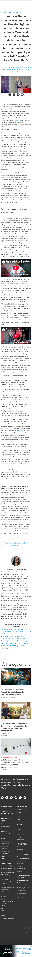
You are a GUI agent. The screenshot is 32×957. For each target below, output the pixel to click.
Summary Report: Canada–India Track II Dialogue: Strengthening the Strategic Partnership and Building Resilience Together (15, 638)
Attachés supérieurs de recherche (7, 902)
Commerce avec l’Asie (6, 851)
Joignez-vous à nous (6, 829)
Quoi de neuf (6, 807)
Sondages (19, 866)
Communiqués (20, 834)
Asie (18, 814)
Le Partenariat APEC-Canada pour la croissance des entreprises (7, 887)
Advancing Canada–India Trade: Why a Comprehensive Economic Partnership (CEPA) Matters (16, 631)
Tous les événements (22, 809)
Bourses (3, 856)
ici (9, 466)
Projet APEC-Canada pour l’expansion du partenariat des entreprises (23, 889)
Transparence (4, 831)
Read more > (5, 648)
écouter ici (20, 430)
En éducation (4, 879)
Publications (22, 844)
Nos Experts (20, 837)
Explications (20, 861)
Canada (19, 812)
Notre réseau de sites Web (23, 877)
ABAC (2, 908)
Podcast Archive (21, 839)
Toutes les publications (6, 841)
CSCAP (3, 916)
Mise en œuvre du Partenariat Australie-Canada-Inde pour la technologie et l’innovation (12, 692)
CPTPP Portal (4, 853)
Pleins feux (19, 871)
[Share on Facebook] (9, 94)
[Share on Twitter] (14, 94)
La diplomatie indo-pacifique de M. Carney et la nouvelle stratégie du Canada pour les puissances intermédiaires (14, 727)
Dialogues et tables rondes (8, 868)
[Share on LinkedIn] (18, 94)
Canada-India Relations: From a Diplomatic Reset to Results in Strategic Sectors (15, 645)
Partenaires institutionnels (7, 918)
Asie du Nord (4, 846)
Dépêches (19, 852)
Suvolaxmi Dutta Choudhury (16, 569)
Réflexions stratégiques (23, 858)
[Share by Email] (22, 94)
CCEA (18, 819)
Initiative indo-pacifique (7, 866)
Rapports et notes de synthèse (9, 687)
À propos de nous (6, 820)
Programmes (6, 863)
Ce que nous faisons (6, 823)
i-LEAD (2, 892)
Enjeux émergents (5, 877)
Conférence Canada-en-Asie (23, 894)
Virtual (18, 817)
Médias (19, 824)
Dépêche (3, 721)
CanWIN (3, 899)
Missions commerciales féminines (7, 882)
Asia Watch (7, 951)
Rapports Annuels (5, 834)
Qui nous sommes (5, 826)
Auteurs (3, 858)
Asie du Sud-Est (5, 843)
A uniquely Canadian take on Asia (23, 948)
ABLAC (3, 906)
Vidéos (18, 832)
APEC (2, 911)
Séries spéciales (21, 868)
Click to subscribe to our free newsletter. (23, 952)
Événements (22, 807)
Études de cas (20, 863)
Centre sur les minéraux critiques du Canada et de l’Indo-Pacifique (7, 872)
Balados (19, 829)
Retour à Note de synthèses (11, 12)
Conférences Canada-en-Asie (7, 813)
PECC (2, 913)
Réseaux (4, 896)
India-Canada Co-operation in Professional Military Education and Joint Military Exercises (14, 762)
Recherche (5, 838)
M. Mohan (16, 120)
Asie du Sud (4, 848)
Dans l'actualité (21, 827)
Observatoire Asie (21, 847)
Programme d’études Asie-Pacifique (24, 881)
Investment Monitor (22, 885)
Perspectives (20, 849)
